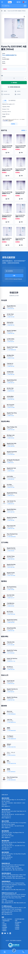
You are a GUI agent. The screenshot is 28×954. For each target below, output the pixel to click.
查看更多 (23, 130)
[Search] (25, 6)
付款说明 (4, 924)
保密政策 (4, 930)
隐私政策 (20, 279)
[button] (14, 28)
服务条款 (16, 279)
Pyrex (3, 55)
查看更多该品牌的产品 (11, 55)
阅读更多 (13, 123)
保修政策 (4, 929)
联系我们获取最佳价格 (15, 87)
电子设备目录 (18, 922)
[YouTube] (5, 933)
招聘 (16, 920)
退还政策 (17, 929)
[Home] (1, 10)
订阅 (14, 275)
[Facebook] (2, 933)
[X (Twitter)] (7, 933)
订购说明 (17, 925)
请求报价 (15, 82)
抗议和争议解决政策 (19, 919)
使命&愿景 (4, 927)
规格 (5, 100)
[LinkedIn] (10, 933)
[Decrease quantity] (3, 78)
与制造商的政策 (5, 920)
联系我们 (17, 924)
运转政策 (17, 927)
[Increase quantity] (25, 78)
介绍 (3, 922)
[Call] (14, 952)
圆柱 (5, 10)
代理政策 (4, 925)
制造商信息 (12, 100)
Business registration (7, 919)
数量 (2, 75)
